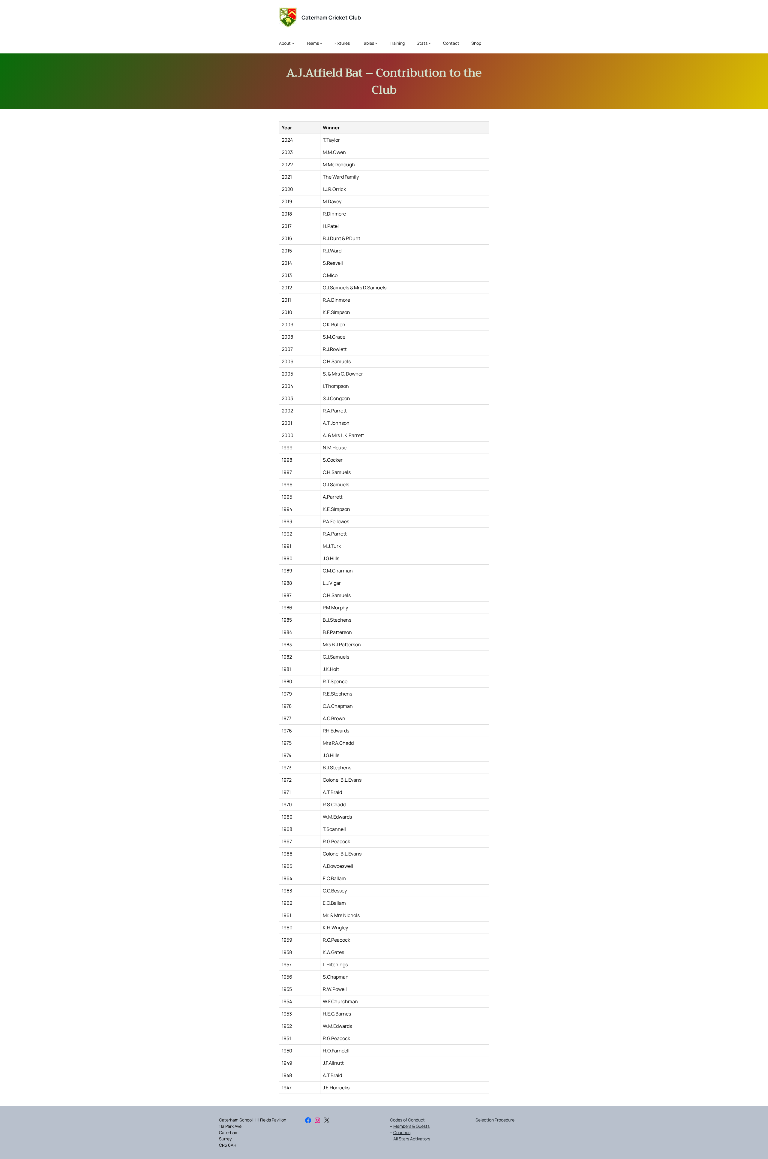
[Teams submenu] (321, 43)
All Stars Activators (411, 1139)
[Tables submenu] (376, 43)
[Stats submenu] (429, 43)
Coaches (401, 1132)
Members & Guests (411, 1126)
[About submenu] (293, 43)
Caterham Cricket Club (331, 17)
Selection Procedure (495, 1120)
